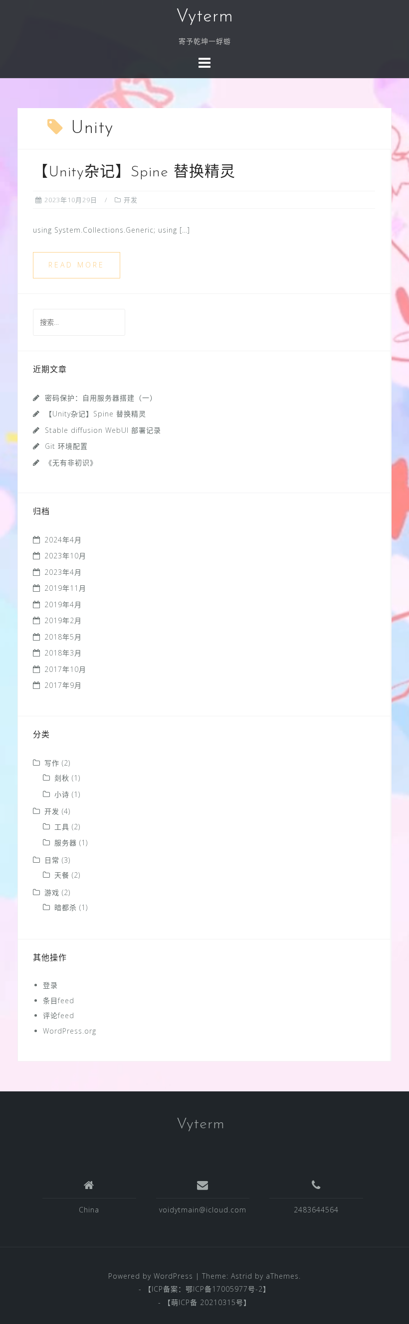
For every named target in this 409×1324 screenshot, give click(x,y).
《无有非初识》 (71, 462)
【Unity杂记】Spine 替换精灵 (134, 172)
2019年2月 (63, 620)
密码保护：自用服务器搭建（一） (101, 397)
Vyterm (204, 17)
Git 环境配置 (66, 446)
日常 (51, 860)
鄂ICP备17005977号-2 (224, 1289)
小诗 (61, 794)
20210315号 (221, 1302)
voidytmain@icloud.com (202, 1209)
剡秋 (61, 778)
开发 (131, 199)
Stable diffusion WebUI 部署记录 (103, 430)
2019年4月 (63, 604)
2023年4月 (63, 572)
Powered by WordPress (150, 1276)
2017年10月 (65, 669)
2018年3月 (63, 653)
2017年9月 (63, 685)
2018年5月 (63, 637)
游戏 (51, 892)
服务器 (65, 842)
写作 (51, 763)
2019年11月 (65, 588)
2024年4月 (63, 539)
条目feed (58, 1000)
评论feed (58, 1015)
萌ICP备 (185, 1302)
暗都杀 (65, 907)
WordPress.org (69, 1031)
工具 (61, 826)
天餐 (61, 875)
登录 (50, 985)
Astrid (241, 1276)
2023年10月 (65, 555)
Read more (76, 264)
